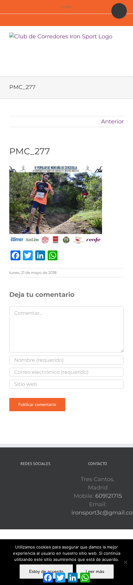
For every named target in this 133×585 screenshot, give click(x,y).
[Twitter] (35, 479)
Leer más (95, 571)
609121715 (108, 496)
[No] (125, 562)
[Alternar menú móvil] (121, 35)
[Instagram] (44, 479)
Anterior (112, 121)
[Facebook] (27, 479)
